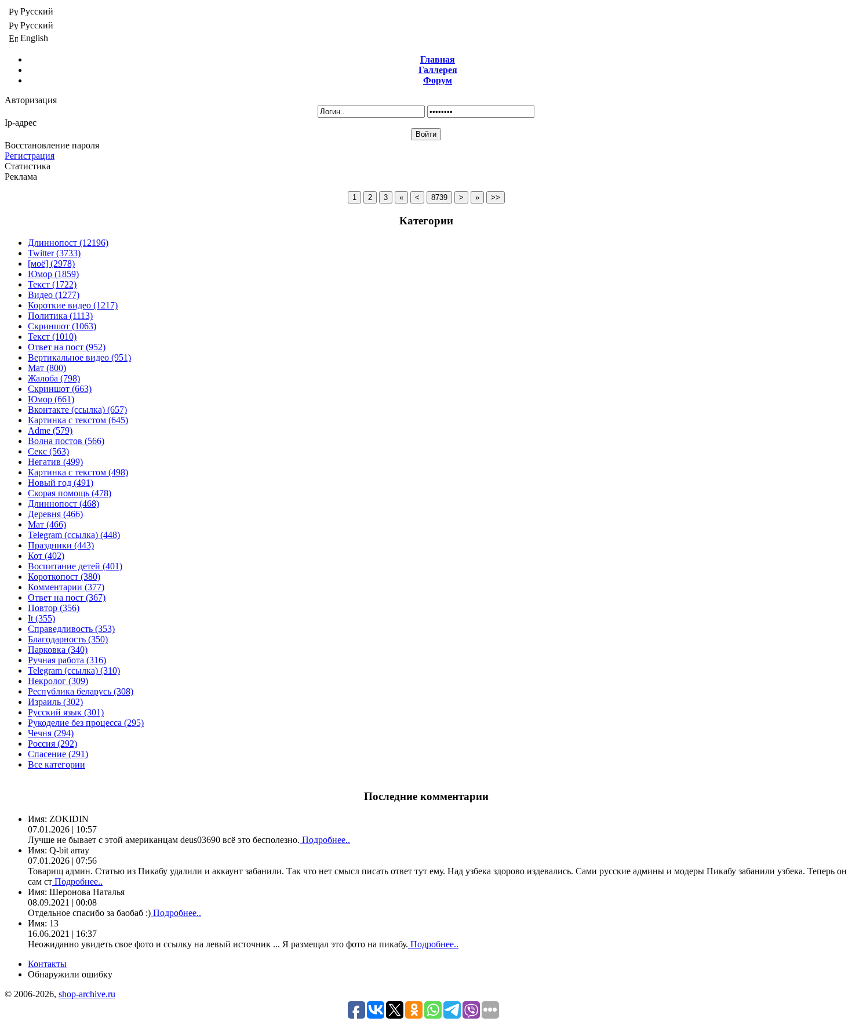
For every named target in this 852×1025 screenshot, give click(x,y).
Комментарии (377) (66, 587)
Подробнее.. (325, 840)
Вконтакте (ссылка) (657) (77, 410)
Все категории (56, 764)
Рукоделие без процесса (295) (86, 723)
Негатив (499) (55, 462)
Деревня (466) (55, 514)
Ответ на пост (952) (66, 347)
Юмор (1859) (53, 274)
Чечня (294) (51, 733)
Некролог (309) (58, 681)
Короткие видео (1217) (73, 305)
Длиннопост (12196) (68, 243)
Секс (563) (48, 451)
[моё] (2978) (51, 263)
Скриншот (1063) (62, 326)
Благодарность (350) (68, 639)
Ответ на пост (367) (66, 597)
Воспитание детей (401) (75, 566)
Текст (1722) (52, 284)
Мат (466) (47, 524)
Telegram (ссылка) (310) (74, 670)
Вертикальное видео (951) (79, 357)
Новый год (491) (60, 483)
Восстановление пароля (52, 145)
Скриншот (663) (60, 389)
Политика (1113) (60, 316)
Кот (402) (46, 556)
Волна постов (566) (66, 441)
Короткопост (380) (64, 576)
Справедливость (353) (71, 629)
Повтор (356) (53, 608)
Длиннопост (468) (63, 503)
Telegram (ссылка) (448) (74, 535)
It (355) (41, 618)
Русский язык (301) (66, 712)
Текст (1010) (52, 336)
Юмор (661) (51, 399)
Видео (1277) (53, 295)
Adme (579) (50, 430)
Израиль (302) (55, 702)
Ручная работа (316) (67, 660)
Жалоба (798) (54, 378)
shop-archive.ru (87, 994)
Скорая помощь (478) (69, 493)
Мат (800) (47, 368)
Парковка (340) (58, 650)
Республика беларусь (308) (80, 691)
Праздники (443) (61, 545)
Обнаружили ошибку (70, 974)
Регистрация (29, 156)
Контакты (47, 964)
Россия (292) (52, 743)
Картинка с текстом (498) (78, 472)
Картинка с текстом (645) (78, 420)
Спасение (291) (58, 754)
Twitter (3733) (54, 253)
